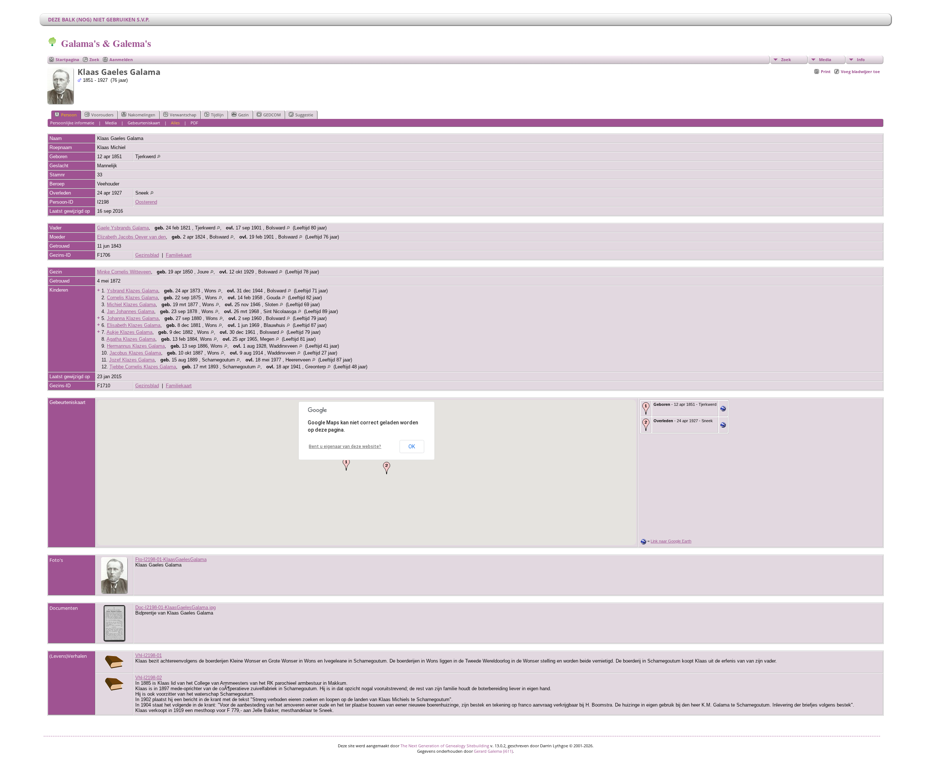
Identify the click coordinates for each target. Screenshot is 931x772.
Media (825, 59)
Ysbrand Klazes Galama (132, 290)
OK (411, 446)
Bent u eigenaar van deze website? (345, 446)
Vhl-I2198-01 (148, 655)
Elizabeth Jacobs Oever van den (131, 237)
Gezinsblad (147, 255)
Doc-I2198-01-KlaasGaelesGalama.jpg (175, 607)
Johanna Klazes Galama (133, 318)
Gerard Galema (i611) (493, 751)
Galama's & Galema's (106, 43)
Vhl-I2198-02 (148, 677)
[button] (346, 464)
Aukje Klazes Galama (129, 332)
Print (826, 71)
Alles (175, 122)
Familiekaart (179, 255)
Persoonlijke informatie (72, 122)
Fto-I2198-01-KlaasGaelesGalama (171, 559)
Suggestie (304, 114)
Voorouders (102, 114)
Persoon (69, 114)
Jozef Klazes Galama (132, 360)
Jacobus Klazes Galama (135, 353)
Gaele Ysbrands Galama (123, 228)
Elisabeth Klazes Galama (133, 325)
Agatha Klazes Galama (131, 339)
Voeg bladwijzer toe (860, 71)
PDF (194, 122)
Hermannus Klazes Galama (136, 346)
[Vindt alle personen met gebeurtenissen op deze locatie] (158, 156)
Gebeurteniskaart (144, 122)
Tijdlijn (217, 114)
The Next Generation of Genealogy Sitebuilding (444, 745)
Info (861, 59)
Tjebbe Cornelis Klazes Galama (142, 366)
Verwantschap (183, 114)
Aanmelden (121, 59)
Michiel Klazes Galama (131, 304)
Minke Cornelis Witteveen (124, 272)
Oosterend (146, 202)
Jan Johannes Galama (130, 311)
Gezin (243, 114)
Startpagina (67, 59)
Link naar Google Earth (671, 541)
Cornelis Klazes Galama (132, 297)
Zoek (94, 59)
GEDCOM (272, 114)
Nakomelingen (141, 114)
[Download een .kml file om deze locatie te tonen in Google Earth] (723, 409)
